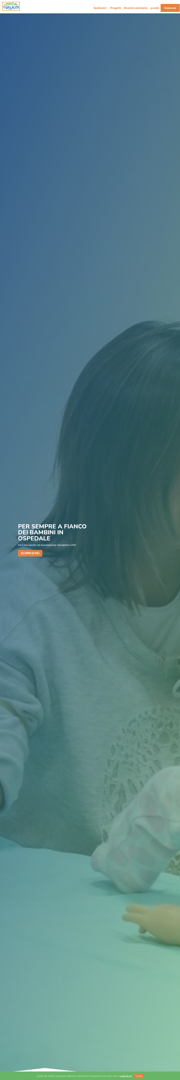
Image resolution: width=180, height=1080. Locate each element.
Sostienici (100, 7)
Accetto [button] (139, 1076)
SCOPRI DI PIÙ (30, 553)
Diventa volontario (136, 7)
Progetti (115, 7)
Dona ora (170, 7)
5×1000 (154, 7)
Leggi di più (126, 1076)
